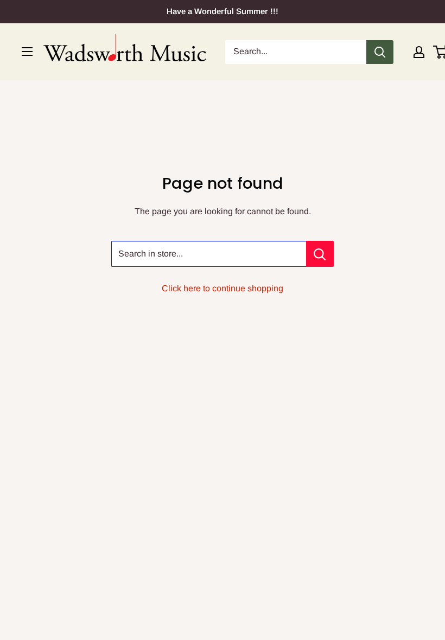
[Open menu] (27, 51)
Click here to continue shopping (222, 288)
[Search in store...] (320, 254)
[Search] (379, 52)
